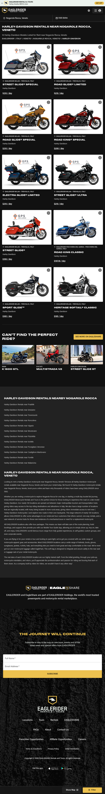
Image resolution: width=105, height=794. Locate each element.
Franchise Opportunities (31, 739)
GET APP (99, 3)
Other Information (72, 749)
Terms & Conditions (34, 749)
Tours (41, 720)
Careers (82, 739)
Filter (93, 790)
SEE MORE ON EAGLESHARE (88, 337)
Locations (28, 720)
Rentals (54, 720)
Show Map (70, 790)
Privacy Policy (53, 749)
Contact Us (63, 730)
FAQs (36, 730)
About (48, 730)
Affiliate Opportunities (61, 739)
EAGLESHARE (71, 720)
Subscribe (52, 674)
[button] (26, 69)
